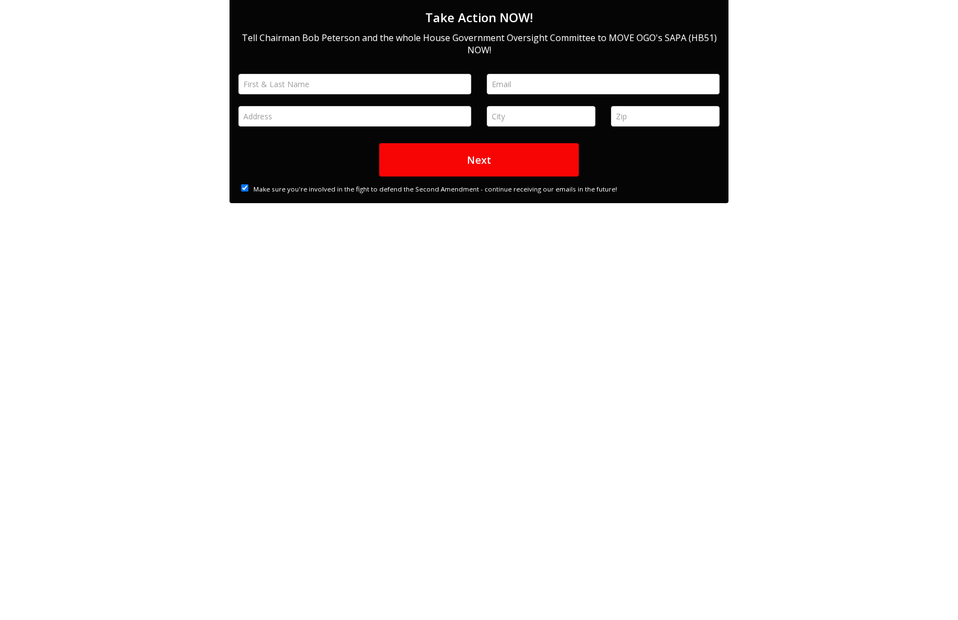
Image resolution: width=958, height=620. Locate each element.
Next (479, 160)
